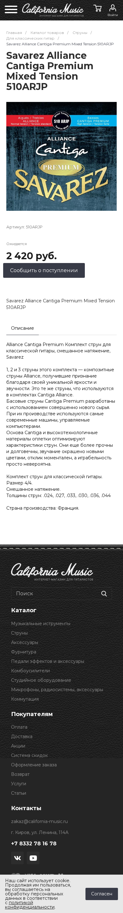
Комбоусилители (30, 671)
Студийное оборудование (41, 680)
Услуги (18, 784)
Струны (19, 633)
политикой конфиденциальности (30, 905)
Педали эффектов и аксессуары (47, 661)
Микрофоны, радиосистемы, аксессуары (57, 689)
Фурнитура (23, 652)
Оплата (19, 727)
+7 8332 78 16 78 (33, 844)
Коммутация (25, 699)
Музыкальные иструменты (40, 623)
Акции (18, 746)
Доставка (21, 736)
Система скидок (29, 755)
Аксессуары (24, 642)
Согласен (101, 894)
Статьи (18, 793)
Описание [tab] (22, 328)
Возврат (20, 774)
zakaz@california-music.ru (39, 821)
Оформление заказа (34, 765)
